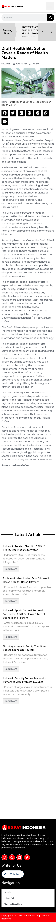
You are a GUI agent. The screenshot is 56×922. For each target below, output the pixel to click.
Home (4, 102)
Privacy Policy (10, 898)
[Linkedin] (19, 857)
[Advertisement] (28, 499)
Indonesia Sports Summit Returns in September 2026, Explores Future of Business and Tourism (24, 614)
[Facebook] (12, 857)
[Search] (50, 17)
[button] (50, 6)
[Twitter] (27, 857)
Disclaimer (8, 892)
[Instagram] (4, 857)
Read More (11, 569)
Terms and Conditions (13, 904)
